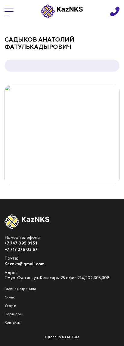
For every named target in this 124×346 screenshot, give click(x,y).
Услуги (10, 306)
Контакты (12, 323)
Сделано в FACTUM (62, 337)
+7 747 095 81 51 (21, 243)
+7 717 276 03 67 (21, 250)
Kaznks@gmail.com (25, 264)
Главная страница (20, 289)
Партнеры (13, 314)
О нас (10, 297)
